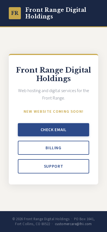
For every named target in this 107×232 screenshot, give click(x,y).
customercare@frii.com (73, 224)
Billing (53, 148)
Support (53, 166)
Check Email (54, 130)
